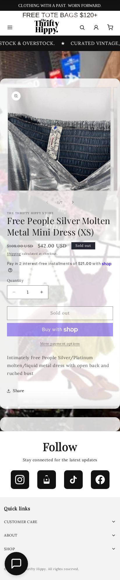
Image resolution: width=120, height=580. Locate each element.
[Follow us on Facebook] (100, 479)
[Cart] (110, 27)
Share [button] (18, 390)
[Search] (82, 27)
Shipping (14, 254)
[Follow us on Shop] (46, 479)
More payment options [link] (60, 343)
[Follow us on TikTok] (73, 479)
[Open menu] (10, 27)
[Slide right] (72, 202)
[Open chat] (16, 563)
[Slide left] (47, 202)
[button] (60, 521)
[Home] (46, 27)
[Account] (96, 27)
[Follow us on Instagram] (20, 479)
